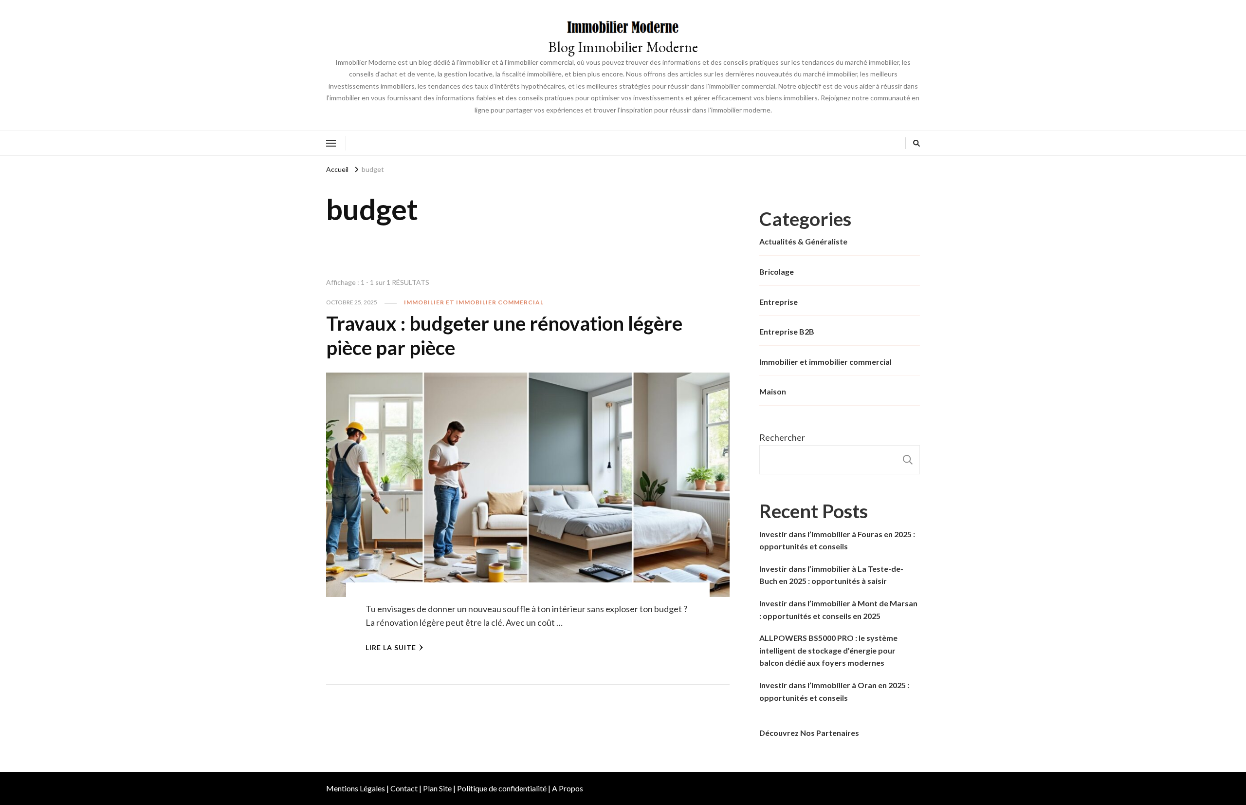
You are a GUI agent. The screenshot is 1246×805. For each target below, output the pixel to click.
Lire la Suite (391, 647)
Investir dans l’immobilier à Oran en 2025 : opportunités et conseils (834, 691)
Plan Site (437, 788)
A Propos (567, 788)
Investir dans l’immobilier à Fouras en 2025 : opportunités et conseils (837, 540)
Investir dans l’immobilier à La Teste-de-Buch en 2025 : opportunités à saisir (831, 575)
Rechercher (782, 437)
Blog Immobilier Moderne (623, 46)
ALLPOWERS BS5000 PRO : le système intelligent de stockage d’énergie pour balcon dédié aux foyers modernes (828, 650)
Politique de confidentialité (502, 788)
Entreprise (778, 301)
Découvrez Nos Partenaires (809, 732)
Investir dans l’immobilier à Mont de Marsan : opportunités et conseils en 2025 (838, 609)
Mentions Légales (355, 788)
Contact (404, 788)
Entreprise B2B (786, 331)
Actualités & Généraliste (803, 241)
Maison (772, 391)
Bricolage (776, 271)
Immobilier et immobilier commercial (474, 302)
